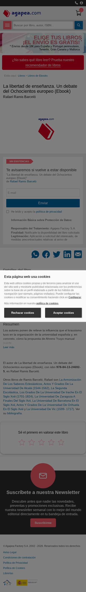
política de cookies (47, 303)
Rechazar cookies (22, 312)
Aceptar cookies (63, 312)
